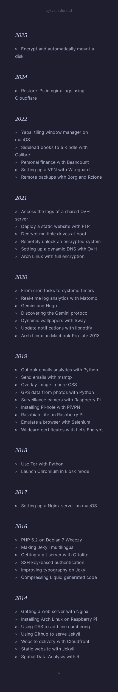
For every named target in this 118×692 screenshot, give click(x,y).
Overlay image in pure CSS (49, 384)
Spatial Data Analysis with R (50, 656)
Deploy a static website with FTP (55, 226)
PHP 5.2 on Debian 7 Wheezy (51, 540)
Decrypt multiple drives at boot (53, 233)
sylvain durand (59, 10)
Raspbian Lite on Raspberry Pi (52, 414)
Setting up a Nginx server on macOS (59, 505)
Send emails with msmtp (46, 377)
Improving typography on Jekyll (54, 570)
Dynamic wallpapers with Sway (53, 320)
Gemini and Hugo (39, 305)
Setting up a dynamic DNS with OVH (59, 249)
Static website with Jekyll (47, 649)
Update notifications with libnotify (56, 328)
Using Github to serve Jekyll (50, 634)
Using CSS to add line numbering (55, 626)
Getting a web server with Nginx (54, 611)
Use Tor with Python (42, 464)
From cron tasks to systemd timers (57, 290)
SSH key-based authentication (52, 562)
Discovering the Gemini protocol (55, 313)
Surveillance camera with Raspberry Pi (61, 399)
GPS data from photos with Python (57, 392)
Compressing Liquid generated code (59, 577)
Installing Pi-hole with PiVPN (50, 407)
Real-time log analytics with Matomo (59, 298)
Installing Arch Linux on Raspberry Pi (59, 619)
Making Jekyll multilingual (48, 547)
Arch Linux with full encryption (53, 256)
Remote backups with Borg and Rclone (61, 177)
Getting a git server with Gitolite (54, 554)
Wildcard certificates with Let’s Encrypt (62, 429)
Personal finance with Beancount (55, 162)
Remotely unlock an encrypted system (61, 241)
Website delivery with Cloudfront (55, 641)
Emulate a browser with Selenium (55, 422)
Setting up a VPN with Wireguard (55, 169)
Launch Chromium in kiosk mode (55, 471)
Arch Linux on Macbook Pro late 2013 (60, 335)
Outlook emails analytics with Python (59, 369)
